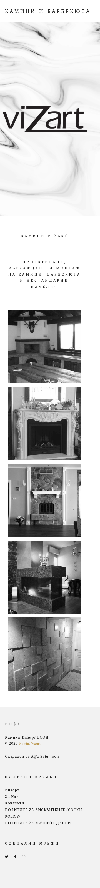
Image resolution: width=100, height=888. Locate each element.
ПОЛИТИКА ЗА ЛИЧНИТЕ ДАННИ (38, 823)
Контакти (14, 803)
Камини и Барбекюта (48, 11)
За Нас (11, 796)
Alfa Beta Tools (45, 756)
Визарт (12, 790)
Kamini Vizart (30, 743)
